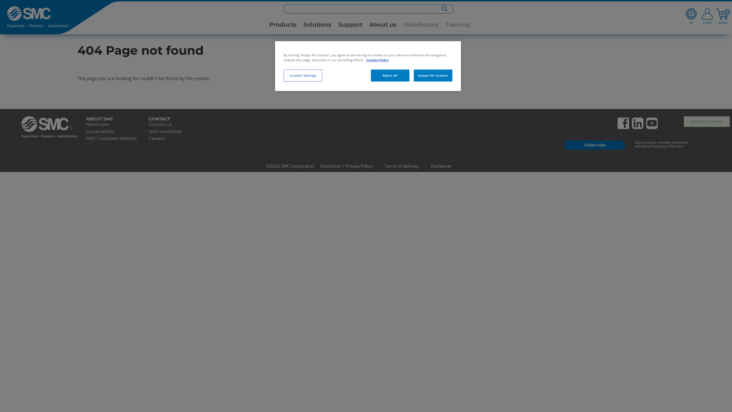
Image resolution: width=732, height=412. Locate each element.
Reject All (390, 75)
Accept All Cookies (433, 75)
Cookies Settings (302, 75)
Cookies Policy (377, 60)
